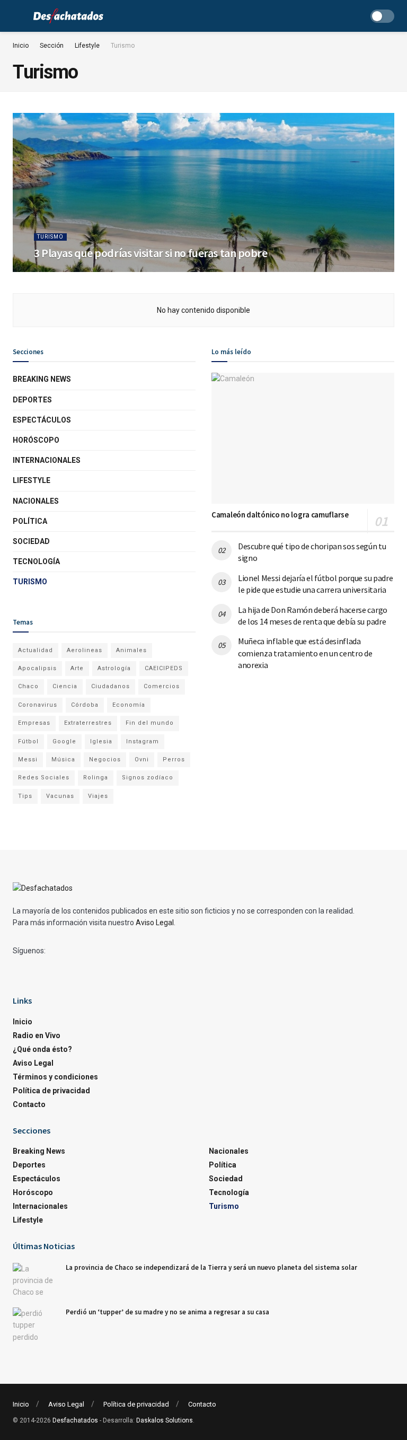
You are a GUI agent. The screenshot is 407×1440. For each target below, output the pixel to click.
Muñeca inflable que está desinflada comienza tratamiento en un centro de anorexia (305, 653)
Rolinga (95, 777)
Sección (52, 45)
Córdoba (85, 704)
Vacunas (60, 796)
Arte (77, 668)
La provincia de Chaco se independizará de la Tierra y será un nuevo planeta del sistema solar (211, 1267)
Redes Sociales (43, 777)
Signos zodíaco (147, 777)
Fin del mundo (150, 722)
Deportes (32, 400)
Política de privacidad (51, 1090)
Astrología (114, 668)
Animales (131, 650)
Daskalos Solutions (164, 1420)
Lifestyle (87, 45)
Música (63, 759)
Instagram (142, 741)
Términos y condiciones (55, 1077)
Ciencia (64, 686)
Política (30, 521)
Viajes (98, 796)
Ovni (142, 759)
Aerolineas (84, 650)
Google (64, 741)
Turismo (123, 45)
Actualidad (35, 650)
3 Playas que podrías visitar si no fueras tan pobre (151, 252)
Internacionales (47, 460)
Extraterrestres (88, 722)
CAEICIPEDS (164, 668)
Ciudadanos (110, 686)
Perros (174, 759)
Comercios (162, 686)
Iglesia (101, 741)
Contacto (29, 1104)
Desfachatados (75, 1420)
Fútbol (28, 741)
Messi (28, 759)
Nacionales (36, 501)
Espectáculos (42, 420)
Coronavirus (37, 704)
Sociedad (31, 541)
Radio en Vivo (36, 1035)
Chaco (28, 686)
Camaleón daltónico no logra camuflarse (280, 515)
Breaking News (42, 379)
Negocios (105, 759)
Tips (25, 796)
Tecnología (36, 561)
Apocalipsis (37, 668)
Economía (128, 704)
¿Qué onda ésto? (42, 1049)
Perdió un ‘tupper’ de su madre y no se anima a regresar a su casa (167, 1311)
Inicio (21, 45)
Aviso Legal (155, 922)
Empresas (34, 722)
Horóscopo (36, 440)
